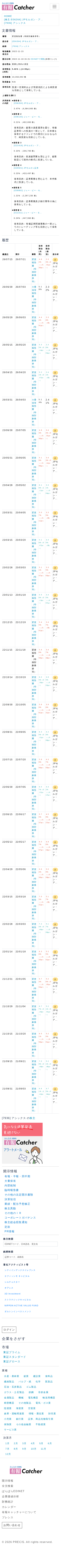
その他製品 (25, 1403)
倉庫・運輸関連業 (14, 1413)
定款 (7, 1226)
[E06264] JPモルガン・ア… (25, 41)
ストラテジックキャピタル (18, 1300)
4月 (33, 1443)
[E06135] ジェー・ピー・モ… (28, 117)
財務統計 (7, 1501)
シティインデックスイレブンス (20, 1270)
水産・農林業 (11, 1376)
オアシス (9, 1288)
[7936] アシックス (15, 23)
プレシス (7, 1517)
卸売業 (52, 1413)
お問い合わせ (12, 1525)
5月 (41, 1443)
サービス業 (10, 1429)
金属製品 (9, 1397)
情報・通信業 (36, 1413)
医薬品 (49, 1381)
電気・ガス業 (43, 1403)
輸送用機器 (49, 1397)
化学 (38, 1381)
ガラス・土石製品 (14, 1392)
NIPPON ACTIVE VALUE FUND (21, 1305)
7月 (7, 1448)
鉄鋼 (31, 1392)
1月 (7, 1443)
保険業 (8, 1424)
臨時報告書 (12, 1190)
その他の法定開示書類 (19, 1194)
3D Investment (13, 1294)
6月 (50, 1443)
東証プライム (11, 1352)
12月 (8, 1454)
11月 (43, 1448)
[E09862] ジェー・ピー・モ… (28, 190)
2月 (16, 1443)
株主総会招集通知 (16, 1222)
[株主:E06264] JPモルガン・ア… (23, 19)
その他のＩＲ (13, 1213)
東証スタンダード (14, 1356)
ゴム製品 (31, 1386)
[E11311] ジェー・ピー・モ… (28, 213)
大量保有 (10, 1180)
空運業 (32, 1408)
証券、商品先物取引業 (41, 1419)
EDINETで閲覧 (38, 59)
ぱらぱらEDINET (13, 1491)
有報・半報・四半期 (17, 1176)
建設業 (37, 1376)
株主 (32, 1118)
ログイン (9, 1329)
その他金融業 (23, 1424)
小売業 (8, 1419)
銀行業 (20, 1419)
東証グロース (11, 1361)
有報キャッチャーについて (19, 1512)
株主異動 (10, 1208)
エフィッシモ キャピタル (17, 1276)
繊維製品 (9, 1381)
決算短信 (10, 1199)
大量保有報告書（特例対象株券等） (34, 299)
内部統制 (10, 1185)
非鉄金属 (43, 1392)
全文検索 (7, 1486)
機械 (21, 1397)
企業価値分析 (10, 1496)
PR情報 (9, 1231)
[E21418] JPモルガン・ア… (27, 145)
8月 (16, 1448)
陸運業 (8, 1408)
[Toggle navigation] (54, 6)
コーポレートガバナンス (20, 1217)
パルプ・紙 (25, 1381)
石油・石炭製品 (13, 1386)
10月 (34, 1448)
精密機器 (9, 1403)
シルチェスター (12, 1282)
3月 (24, 1443)
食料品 (49, 1376)
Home (8, 16)
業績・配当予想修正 (17, 1203)
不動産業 (41, 1424)
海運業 (20, 1408)
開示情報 (7, 1480)
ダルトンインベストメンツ (18, 1311)
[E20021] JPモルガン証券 (26, 168)
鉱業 (26, 1376)
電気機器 (33, 1397)
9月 (24, 1448)
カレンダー (9, 1507)
